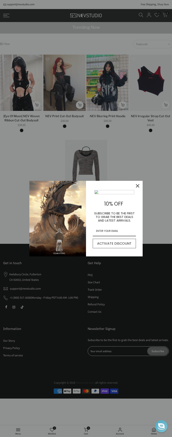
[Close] (138, 186)
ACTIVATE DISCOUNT (114, 243)
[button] (161, 426)
